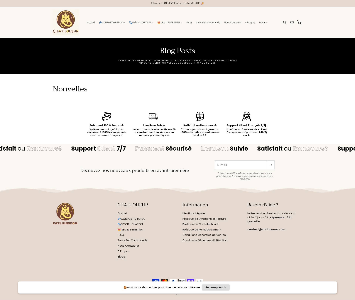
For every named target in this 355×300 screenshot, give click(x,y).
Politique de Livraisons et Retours (204, 219)
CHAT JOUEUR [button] (133, 205)
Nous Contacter (128, 246)
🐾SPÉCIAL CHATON (130, 224)
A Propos (124, 251)
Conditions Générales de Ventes (204, 235)
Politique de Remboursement (201, 229)
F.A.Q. (121, 235)
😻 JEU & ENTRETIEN (130, 229)
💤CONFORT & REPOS (131, 219)
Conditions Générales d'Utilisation (204, 240)
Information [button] (195, 205)
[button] (112, 22)
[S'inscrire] (271, 165)
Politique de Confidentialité (200, 224)
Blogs (121, 256)
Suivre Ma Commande (132, 240)
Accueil (122, 213)
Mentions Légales (194, 213)
